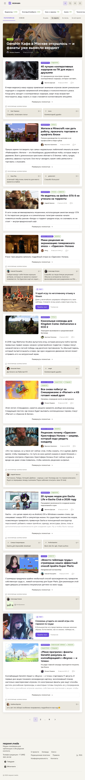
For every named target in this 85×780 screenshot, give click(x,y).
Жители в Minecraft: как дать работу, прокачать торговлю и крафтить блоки (59, 131)
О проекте (35, 752)
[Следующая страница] (55, 719)
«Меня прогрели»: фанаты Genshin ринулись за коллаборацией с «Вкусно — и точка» (59, 656)
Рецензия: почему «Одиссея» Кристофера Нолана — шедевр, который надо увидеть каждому (60, 437)
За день (45, 18)
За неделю (55, 18)
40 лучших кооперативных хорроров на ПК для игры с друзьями (57, 69)
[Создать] (65, 3)
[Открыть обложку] (21, 70)
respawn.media (11, 743)
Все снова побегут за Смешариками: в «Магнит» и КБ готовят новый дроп (60, 392)
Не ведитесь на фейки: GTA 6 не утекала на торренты (60, 197)
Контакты (54, 758)
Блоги (53, 752)
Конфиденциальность (39, 758)
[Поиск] (70, 3)
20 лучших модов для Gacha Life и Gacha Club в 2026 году (58, 498)
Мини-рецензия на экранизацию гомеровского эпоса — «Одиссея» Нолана (58, 243)
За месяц (65, 18)
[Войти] (80, 3)
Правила (56, 755)
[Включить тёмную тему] (75, 3)
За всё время (76, 18)
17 (75, 144)
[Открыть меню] (5, 3)
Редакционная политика (40, 755)
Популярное (9, 18)
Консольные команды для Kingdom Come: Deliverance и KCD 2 (58, 324)
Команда (45, 752)
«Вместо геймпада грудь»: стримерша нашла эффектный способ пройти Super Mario (59, 563)
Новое (21, 18)
